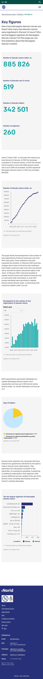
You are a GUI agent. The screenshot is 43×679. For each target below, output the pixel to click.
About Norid (5, 612)
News (3, 605)
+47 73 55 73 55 (15, 659)
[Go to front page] (4, 7)
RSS (5, 629)
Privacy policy (6, 622)
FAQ (3, 615)
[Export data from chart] (38, 58)
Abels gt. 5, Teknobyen (17, 655)
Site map (5, 625)
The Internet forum (8, 609)
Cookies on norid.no (8, 619)
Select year (7, 307)
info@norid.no (14, 639)
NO (3, 2)
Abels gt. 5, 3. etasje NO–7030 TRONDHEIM (17, 650)
